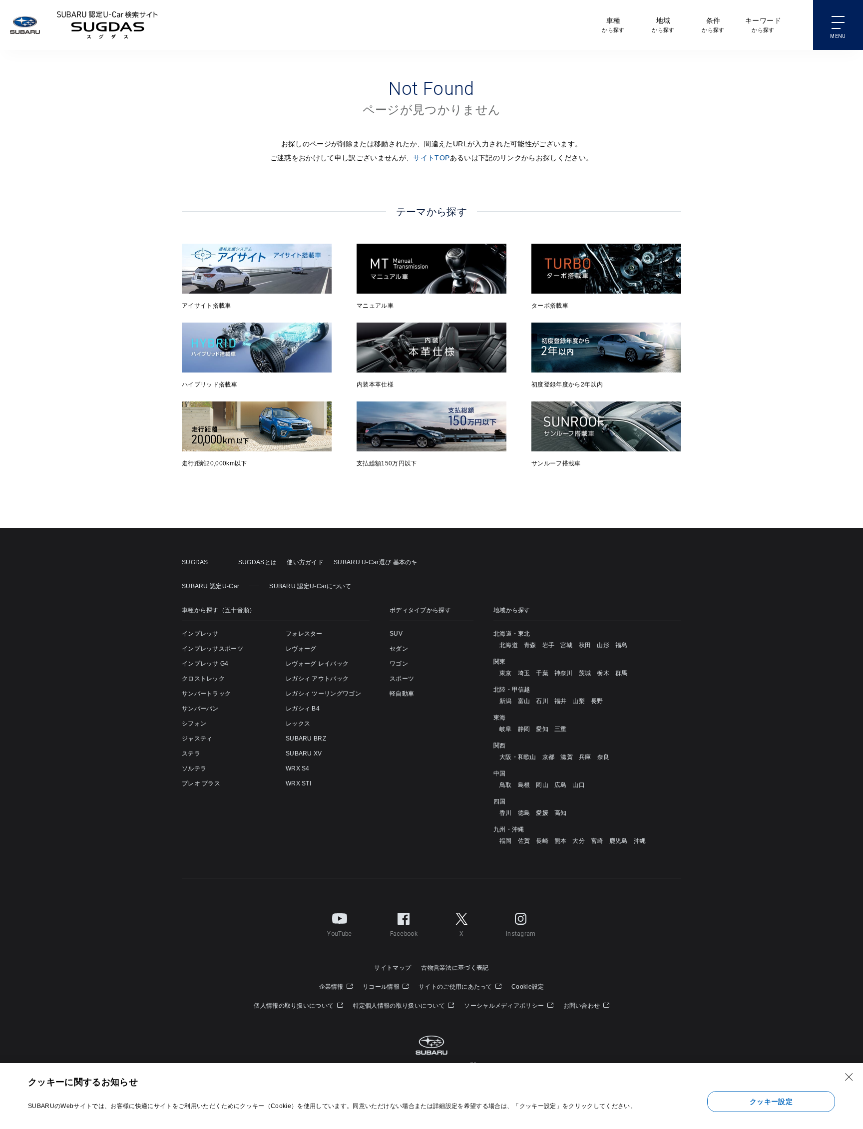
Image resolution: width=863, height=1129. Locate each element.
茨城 (585, 673)
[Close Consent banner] (849, 1077)
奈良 (603, 756)
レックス (298, 723)
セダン (399, 648)
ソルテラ (194, 768)
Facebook (404, 933)
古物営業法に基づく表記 (454, 967)
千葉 (542, 673)
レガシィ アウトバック (317, 678)
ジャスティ (197, 738)
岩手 (548, 645)
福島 (621, 645)
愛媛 (542, 812)
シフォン (194, 723)
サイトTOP (431, 158)
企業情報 (332, 986)
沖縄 (640, 840)
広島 (560, 784)
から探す (613, 24)
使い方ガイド (305, 562)
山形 (603, 645)
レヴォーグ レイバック (317, 663)
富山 (524, 701)
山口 (578, 784)
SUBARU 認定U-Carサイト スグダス (107, 25)
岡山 (542, 784)
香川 (505, 812)
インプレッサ (200, 633)
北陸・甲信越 (511, 689)
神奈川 (563, 673)
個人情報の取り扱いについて (294, 1005)
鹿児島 (618, 840)
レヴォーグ (301, 648)
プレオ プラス (201, 783)
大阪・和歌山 (517, 756)
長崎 (542, 840)
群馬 (621, 673)
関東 (499, 661)
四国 (499, 801)
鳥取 (505, 784)
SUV (396, 633)
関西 (499, 745)
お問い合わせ (582, 1005)
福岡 (505, 840)
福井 (560, 701)
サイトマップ (392, 967)
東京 (505, 673)
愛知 (542, 729)
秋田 (585, 645)
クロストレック (203, 678)
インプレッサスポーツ (212, 648)
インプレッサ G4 (205, 663)
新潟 (505, 701)
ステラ (191, 753)
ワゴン (399, 663)
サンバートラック (206, 693)
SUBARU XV (304, 753)
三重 (560, 729)
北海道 (508, 645)
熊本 (560, 840)
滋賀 (566, 756)
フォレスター (304, 633)
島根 (524, 784)
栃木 (603, 673)
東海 (499, 717)
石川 (542, 701)
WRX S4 (298, 768)
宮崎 (597, 840)
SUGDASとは (257, 562)
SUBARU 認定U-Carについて (310, 586)
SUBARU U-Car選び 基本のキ (376, 562)
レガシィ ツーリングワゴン (323, 693)
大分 (578, 840)
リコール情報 (382, 986)
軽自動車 (402, 693)
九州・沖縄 (508, 829)
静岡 (524, 729)
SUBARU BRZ (306, 738)
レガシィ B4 (303, 708)
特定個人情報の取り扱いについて (400, 1005)
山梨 (578, 701)
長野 (597, 701)
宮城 (566, 645)
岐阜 (505, 729)
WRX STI (298, 783)
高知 (560, 812)
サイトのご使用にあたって (456, 986)
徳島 (524, 812)
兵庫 (585, 756)
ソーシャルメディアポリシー (504, 1005)
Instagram (521, 933)
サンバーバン (200, 708)
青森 (530, 645)
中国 (499, 773)
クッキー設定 (771, 1102)
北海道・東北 (511, 633)
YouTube (339, 933)
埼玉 (524, 673)
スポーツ (402, 678)
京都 (548, 756)
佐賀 (524, 840)
